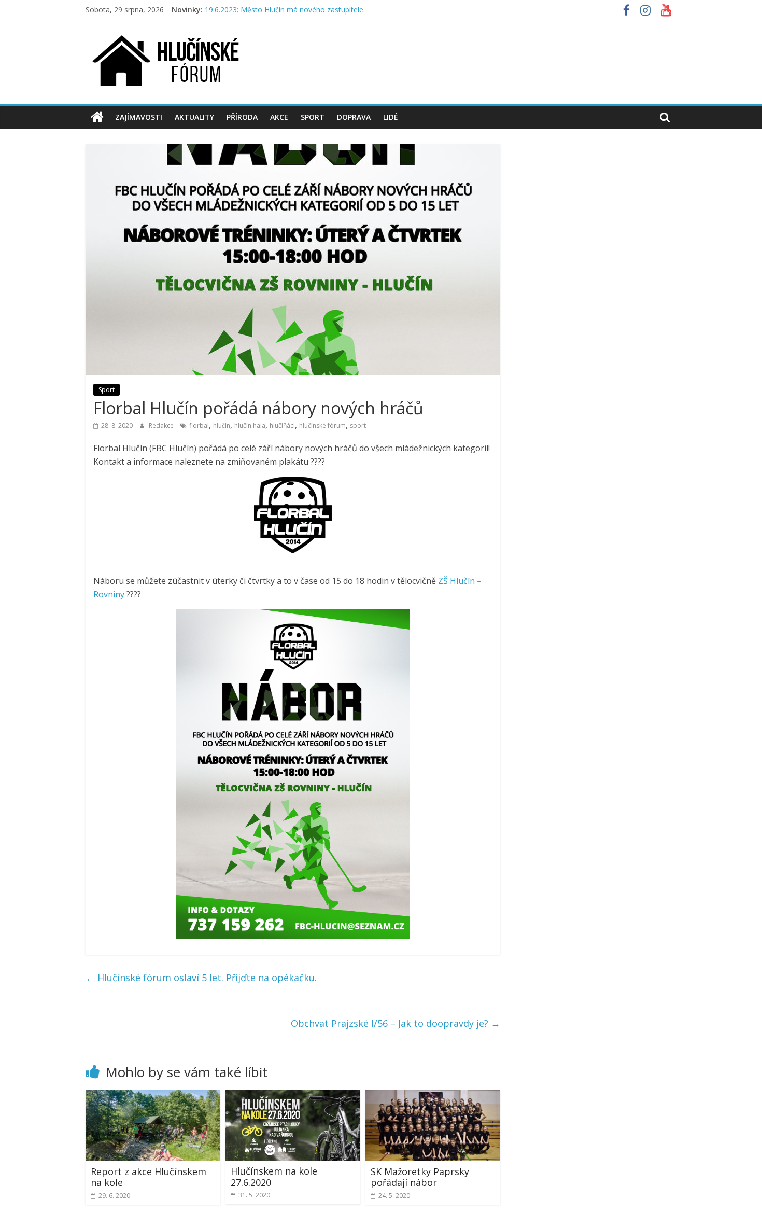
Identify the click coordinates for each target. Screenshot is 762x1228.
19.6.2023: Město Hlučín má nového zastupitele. (285, 10)
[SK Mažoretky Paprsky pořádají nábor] (432, 1096)
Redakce (162, 425)
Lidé (390, 117)
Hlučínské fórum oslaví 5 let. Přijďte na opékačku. (201, 977)
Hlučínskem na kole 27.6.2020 (274, 1177)
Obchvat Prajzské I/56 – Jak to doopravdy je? (395, 1023)
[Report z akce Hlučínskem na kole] (153, 1096)
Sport (312, 117)
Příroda (242, 117)
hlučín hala (249, 425)
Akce (279, 117)
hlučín (221, 425)
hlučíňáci (282, 425)
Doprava (354, 117)
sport (358, 425)
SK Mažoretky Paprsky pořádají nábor (420, 1177)
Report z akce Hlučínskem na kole (148, 1177)
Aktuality (194, 117)
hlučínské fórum (322, 425)
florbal (199, 425)
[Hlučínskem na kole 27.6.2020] (292, 1096)
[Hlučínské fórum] (97, 117)
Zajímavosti (138, 117)
